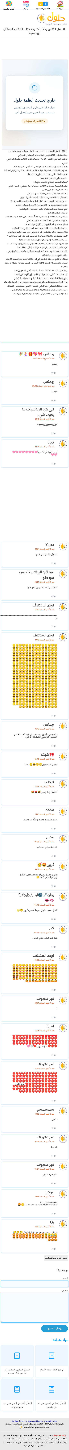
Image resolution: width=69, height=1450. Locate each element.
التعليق (64, 1291)
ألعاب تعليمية (8, 9)
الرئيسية (60, 9)
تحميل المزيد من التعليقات (56, 1258)
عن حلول (23, 1421)
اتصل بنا (16, 1421)
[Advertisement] (34, 50)
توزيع (26, 9)
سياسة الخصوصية (35, 1421)
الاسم (65, 1278)
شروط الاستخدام (50, 1421)
